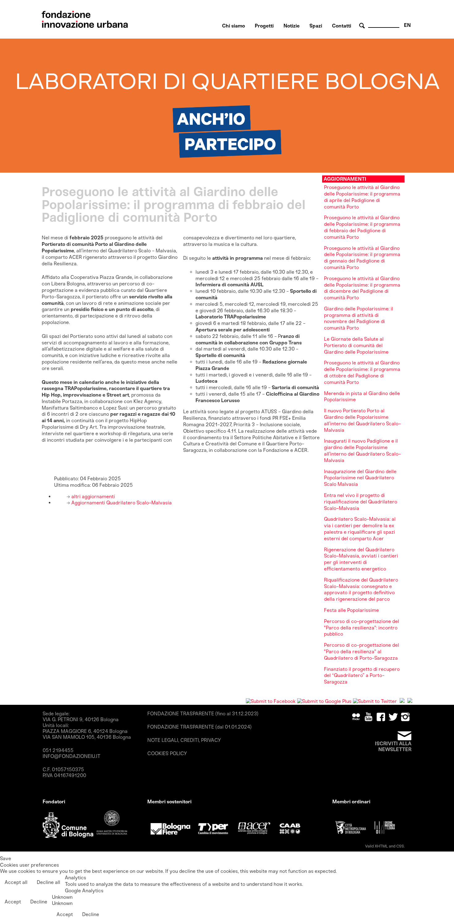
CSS (400, 846)
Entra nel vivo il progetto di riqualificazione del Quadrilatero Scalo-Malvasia (360, 501)
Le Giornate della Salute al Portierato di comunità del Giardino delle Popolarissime (356, 345)
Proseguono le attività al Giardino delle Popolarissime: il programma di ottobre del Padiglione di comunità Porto (362, 372)
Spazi (315, 26)
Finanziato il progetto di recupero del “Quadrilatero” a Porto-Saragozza (362, 675)
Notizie (292, 26)
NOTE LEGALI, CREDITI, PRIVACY (184, 740)
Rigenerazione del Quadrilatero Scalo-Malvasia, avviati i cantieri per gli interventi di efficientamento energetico (361, 559)
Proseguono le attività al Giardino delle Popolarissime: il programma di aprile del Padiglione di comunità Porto (362, 196)
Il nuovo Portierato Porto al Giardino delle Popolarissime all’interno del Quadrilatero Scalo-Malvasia (362, 420)
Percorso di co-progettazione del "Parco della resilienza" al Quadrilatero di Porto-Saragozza (361, 651)
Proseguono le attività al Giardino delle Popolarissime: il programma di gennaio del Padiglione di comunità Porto (362, 257)
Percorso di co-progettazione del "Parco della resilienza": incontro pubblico (361, 627)
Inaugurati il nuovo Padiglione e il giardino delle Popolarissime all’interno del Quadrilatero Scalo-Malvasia (362, 450)
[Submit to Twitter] (375, 701)
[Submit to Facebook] (271, 701)
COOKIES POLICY (167, 753)
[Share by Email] (409, 701)
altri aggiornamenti (92, 496)
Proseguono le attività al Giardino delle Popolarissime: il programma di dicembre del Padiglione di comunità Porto (362, 288)
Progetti (264, 26)
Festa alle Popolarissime (351, 610)
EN (407, 25)
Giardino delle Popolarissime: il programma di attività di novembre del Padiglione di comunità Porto (358, 318)
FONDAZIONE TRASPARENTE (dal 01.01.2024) (199, 727)
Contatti (341, 26)
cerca (363, 25)
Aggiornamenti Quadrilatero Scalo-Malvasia (121, 503)
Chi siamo (233, 26)
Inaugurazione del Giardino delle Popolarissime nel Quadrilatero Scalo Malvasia (360, 478)
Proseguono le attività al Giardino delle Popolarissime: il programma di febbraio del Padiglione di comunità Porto (362, 227)
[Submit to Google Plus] (324, 701)
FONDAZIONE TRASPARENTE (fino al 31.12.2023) (203, 714)
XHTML (381, 846)
